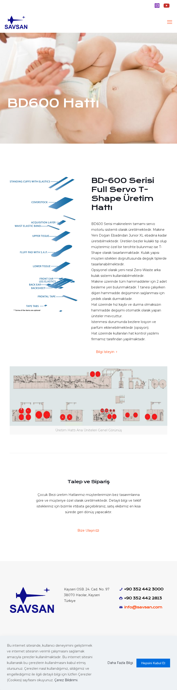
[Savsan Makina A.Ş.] (16, 22)
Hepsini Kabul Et (153, 663)
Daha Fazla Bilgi (120, 663)
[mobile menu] (170, 22)
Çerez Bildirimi (65, 680)
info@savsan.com (143, 607)
